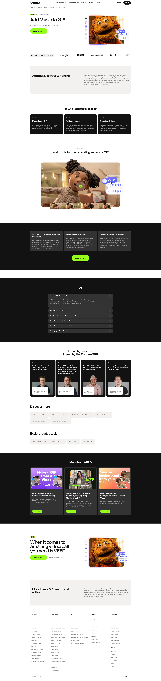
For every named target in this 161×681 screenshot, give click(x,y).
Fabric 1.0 (33, 628)
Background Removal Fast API (79, 637)
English (126, 676)
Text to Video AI (35, 622)
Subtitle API (74, 631)
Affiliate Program (95, 642)
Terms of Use (114, 637)
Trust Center (114, 628)
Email (112, 666)
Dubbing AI (34, 646)
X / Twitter (114, 657)
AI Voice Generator (36, 652)
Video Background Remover (58, 637)
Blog (92, 630)
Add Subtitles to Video (57, 622)
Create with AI (60, 3)
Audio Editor (54, 655)
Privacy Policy (115, 631)
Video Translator (55, 652)
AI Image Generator (36, 634)
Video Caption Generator (58, 628)
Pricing (98, 3)
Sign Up (127, 3)
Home (31, 7)
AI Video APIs (75, 619)
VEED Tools (39, 7)
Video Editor (54, 619)
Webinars (93, 636)
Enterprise (91, 3)
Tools (82, 3)
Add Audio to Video (49, 7)
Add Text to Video (56, 631)
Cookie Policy (115, 634)
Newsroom (114, 625)
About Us (113, 619)
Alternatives (94, 639)
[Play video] (80, 186)
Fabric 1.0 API (74, 622)
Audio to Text (54, 649)
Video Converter (55, 643)
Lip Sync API (74, 625)
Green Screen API (76, 640)
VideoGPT (34, 640)
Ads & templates (73, 3)
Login (119, 3)
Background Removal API (78, 634)
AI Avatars (34, 631)
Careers (113, 622)
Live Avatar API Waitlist (77, 643)
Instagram (114, 660)
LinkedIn (113, 654)
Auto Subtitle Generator (57, 625)
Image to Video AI (36, 637)
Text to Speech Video (37, 649)
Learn (92, 633)
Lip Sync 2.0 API (75, 628)
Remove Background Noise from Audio (58, 666)
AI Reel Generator (36, 643)
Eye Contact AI (55, 670)
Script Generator (35, 658)
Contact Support (115, 640)
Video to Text (54, 646)
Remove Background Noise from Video (58, 662)
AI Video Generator (36, 619)
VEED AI (33, 625)
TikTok (113, 663)
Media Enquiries (115, 643)
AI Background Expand (37, 661)
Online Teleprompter (56, 658)
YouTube (113, 651)
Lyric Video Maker (36, 655)
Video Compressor (56, 640)
